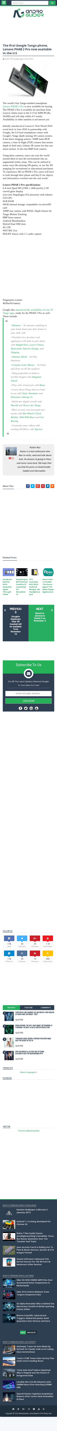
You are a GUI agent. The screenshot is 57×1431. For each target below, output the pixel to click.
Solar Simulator (30, 393)
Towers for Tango (32, 405)
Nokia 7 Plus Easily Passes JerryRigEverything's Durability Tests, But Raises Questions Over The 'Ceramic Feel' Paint (35, 1237)
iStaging (15, 352)
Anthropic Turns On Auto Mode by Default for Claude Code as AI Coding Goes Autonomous (35, 1349)
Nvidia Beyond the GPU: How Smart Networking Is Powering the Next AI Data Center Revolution (33, 1026)
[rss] (43, 1409)
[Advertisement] (28, 267)
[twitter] (18, 1409)
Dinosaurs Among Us (21, 397)
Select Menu (3, 3)
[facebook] (13, 1409)
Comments (46, 1008)
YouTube (28, 1008)
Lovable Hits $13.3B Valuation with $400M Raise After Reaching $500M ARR (34, 1385)
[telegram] (34, 1409)
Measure (16, 325)
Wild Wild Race (27, 417)
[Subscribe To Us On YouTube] (37, 708)
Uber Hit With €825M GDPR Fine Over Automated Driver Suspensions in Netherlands (35, 1283)
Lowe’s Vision (36, 344)
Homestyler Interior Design (24, 348)
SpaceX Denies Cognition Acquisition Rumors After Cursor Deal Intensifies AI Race (35, 1396)
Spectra (38, 429)
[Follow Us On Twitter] (26, 708)
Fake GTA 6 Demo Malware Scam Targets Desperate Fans (33, 1293)
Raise (42, 385)
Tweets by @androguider (29, 1131)
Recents (11, 1008)
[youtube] (39, 1409)
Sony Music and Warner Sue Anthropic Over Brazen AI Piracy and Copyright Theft (34, 1013)
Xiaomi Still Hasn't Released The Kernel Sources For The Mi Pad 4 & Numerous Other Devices (33, 1262)
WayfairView (22, 344)
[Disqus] (28, 815)
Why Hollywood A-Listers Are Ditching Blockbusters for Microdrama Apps (29, 1052)
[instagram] (29, 1409)
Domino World (19, 356)
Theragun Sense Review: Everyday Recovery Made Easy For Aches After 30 (33, 1039)
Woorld (14, 405)
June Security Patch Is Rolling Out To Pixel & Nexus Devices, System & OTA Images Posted (35, 1250)
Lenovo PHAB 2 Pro (13, 106)
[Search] (52, 3)
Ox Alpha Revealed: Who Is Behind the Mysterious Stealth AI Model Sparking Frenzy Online (35, 1306)
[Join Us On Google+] (31, 708)
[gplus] (23, 1409)
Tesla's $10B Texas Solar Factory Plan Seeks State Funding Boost (35, 1359)
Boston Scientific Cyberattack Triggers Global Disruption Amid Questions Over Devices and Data (33, 1318)
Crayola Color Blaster (23, 365)
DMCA (23, 1332)
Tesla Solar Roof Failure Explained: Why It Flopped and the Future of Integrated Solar (34, 1373)
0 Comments (28, 59)
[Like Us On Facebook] (20, 708)
